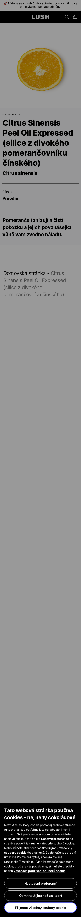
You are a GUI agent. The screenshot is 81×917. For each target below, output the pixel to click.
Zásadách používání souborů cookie (39, 871)
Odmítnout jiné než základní (40, 895)
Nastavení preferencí (40, 883)
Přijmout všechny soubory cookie (40, 908)
